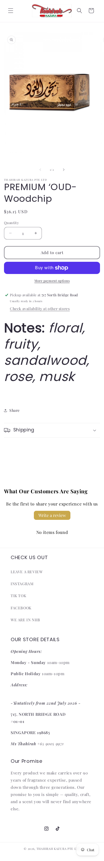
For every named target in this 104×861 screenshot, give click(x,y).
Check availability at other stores (40, 308)
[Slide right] (64, 169)
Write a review (52, 515)
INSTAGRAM (22, 583)
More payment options (52, 281)
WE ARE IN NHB (25, 619)
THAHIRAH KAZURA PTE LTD (58, 849)
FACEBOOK (21, 607)
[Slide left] (40, 169)
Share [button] (14, 410)
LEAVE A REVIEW (27, 571)
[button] (11, 10)
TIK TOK (18, 595)
